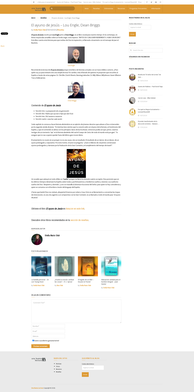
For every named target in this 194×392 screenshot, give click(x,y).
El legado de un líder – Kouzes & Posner (86, 281)
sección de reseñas (79, 220)
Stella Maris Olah (40, 30)
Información (155, 8)
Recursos (121, 8)
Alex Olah (60, 285)
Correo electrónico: (135, 24)
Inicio (87, 8)
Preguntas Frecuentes (138, 8)
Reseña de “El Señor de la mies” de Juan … (149, 75)
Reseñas (96, 8)
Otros (58, 366)
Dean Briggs (72, 101)
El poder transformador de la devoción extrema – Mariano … (148, 122)
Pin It (2, 46)
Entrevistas (108, 8)
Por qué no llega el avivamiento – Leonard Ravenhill (113, 2)
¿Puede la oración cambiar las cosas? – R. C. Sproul (64, 281)
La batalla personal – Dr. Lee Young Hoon (40, 281)
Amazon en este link (75, 208)
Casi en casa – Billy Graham (86, 2)
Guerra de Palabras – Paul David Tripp (63, 2)
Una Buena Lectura (37, 388)
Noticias (58, 364)
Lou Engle (71, 65)
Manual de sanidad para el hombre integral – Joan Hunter (110, 282)
